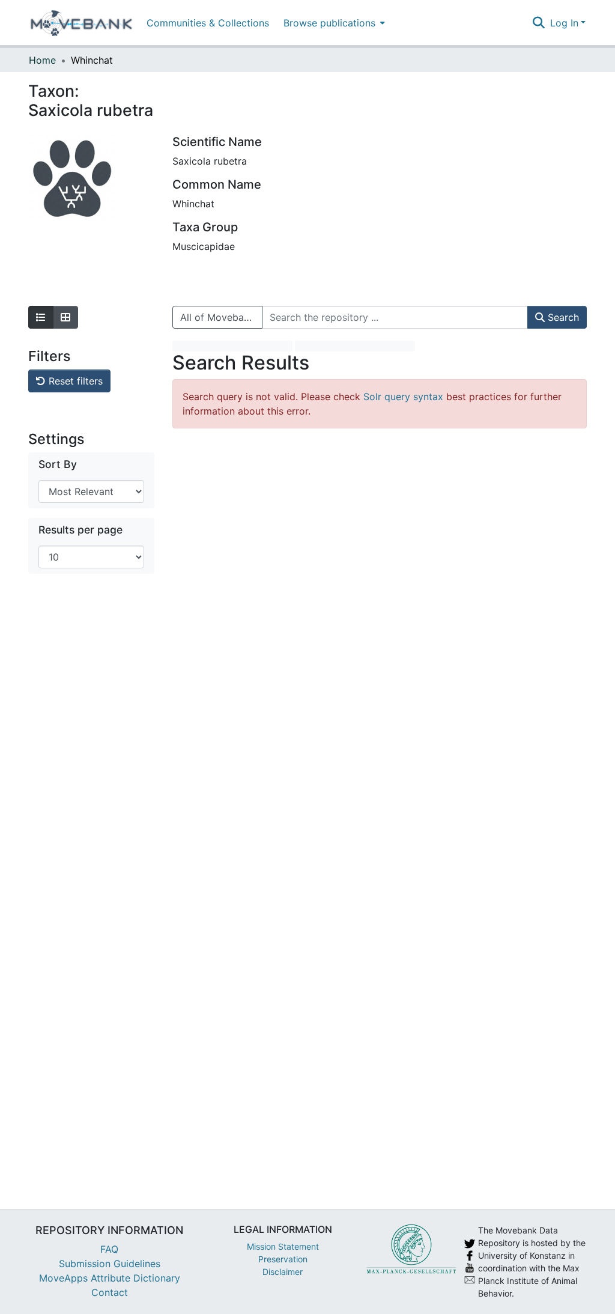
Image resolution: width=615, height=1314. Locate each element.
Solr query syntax (403, 397)
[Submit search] (539, 23)
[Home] (81, 23)
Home (42, 60)
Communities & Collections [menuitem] (208, 23)
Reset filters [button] (74, 381)
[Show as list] (40, 317)
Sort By (57, 464)
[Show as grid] (65, 317)
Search (562, 317)
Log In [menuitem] (564, 23)
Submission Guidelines (109, 1264)
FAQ (109, 1249)
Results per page (80, 529)
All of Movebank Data (221, 317)
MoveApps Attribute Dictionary (109, 1278)
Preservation (283, 1259)
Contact (109, 1292)
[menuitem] (333, 22)
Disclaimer (282, 1272)
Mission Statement (283, 1246)
